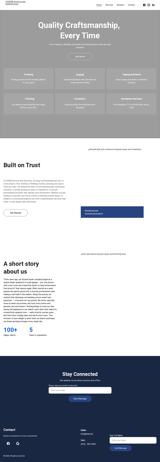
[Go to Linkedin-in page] (153, 5)
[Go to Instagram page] (150, 5)
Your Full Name (116, 435)
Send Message (80, 398)
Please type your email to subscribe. (63, 385)
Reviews (120, 5)
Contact (131, 5)
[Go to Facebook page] (145, 5)
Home (99, 5)
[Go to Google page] (17, 443)
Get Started (15, 213)
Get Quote (80, 56)
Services (109, 5)
